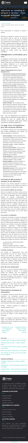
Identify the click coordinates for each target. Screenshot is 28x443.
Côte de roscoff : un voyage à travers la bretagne (13, 340)
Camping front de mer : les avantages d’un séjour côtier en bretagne (7, 329)
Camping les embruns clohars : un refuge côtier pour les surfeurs (20, 329)
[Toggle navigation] (25, 3)
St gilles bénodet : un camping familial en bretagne (14, 371)
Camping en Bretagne (6, 23)
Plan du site (14, 442)
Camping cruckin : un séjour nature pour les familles (14, 369)
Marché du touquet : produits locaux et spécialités (13, 350)
